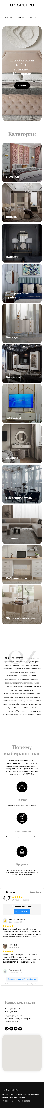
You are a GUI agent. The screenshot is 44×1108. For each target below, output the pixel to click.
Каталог (9, 17)
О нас (21, 17)
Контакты (32, 17)
